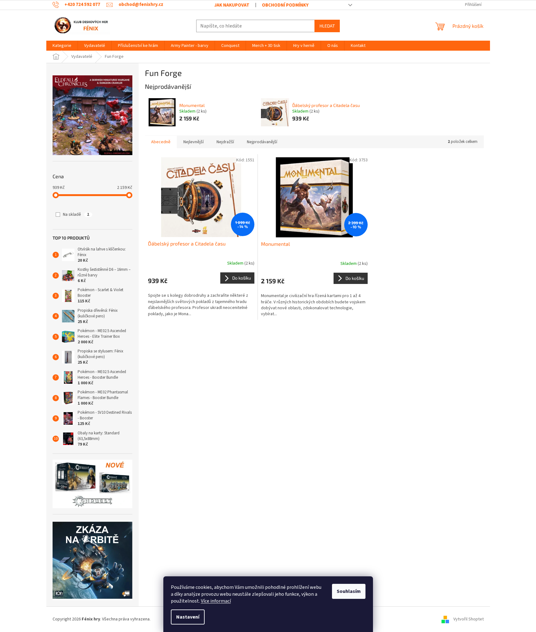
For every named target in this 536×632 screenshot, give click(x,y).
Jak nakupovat (231, 5)
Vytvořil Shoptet (468, 619)
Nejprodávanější (262, 142)
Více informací (216, 601)
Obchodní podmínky (285, 5)
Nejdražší (225, 142)
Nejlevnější (193, 142)
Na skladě (76, 214)
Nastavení (187, 617)
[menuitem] (62, 46)
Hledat (327, 25)
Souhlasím (349, 591)
